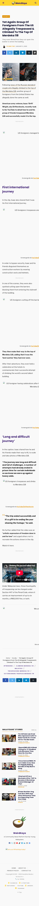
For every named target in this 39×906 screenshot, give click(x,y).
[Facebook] (4, 53)
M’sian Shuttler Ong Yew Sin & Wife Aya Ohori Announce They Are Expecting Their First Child (26, 795)
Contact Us (26, 871)
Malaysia (18, 668)
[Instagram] (14, 843)
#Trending (8, 666)
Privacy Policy (13, 871)
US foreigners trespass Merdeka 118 (19, 673)
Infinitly (21, 879)
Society (6, 16)
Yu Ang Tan (10, 46)
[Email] (29, 53)
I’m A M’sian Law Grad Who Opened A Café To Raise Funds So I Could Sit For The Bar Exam (27, 737)
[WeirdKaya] (19, 3)
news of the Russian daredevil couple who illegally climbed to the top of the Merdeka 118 (19, 88)
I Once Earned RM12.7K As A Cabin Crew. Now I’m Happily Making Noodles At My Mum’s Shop (27, 764)
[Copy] (35, 53)
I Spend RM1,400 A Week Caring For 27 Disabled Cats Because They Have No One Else (27, 750)
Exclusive (21, 787)
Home (8, 658)
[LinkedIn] (16, 53)
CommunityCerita (24, 743)
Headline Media (27, 874)
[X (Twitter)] (10, 53)
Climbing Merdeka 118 (25, 666)
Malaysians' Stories (12, 729)
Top (20, 892)
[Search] (35, 3)
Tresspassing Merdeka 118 (18, 671)
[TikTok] (19, 843)
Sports (20, 802)
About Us (22, 868)
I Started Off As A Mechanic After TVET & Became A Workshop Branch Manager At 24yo (27, 780)
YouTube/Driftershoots (25, 507)
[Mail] (27, 843)
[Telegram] (23, 53)
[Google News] (29, 843)
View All (33, 730)
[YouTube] (17, 843)
